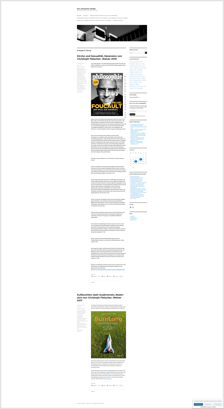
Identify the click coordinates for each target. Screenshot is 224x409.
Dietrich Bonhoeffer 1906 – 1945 (136, 179)
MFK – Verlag (133, 198)
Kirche (83, 75)
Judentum (132, 76)
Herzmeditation (80, 318)
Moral (85, 80)
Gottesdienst (139, 69)
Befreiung (82, 68)
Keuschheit (79, 75)
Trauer (85, 324)
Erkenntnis (83, 70)
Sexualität (79, 84)
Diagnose (82, 313)
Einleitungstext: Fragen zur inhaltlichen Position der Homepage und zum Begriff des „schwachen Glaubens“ (102, 18)
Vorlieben (218, 404)
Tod (135, 88)
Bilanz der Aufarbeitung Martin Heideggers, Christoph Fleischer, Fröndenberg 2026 (136, 143)
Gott (135, 69)
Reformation (132, 84)
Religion (82, 83)
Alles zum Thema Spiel (134, 176)
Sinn (142, 86)
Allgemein (79, 66)
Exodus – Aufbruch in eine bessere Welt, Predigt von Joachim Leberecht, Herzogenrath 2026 (138, 130)
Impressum (209, 406)
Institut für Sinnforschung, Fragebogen (138, 188)
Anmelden (132, 216)
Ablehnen (208, 404)
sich (82, 84)
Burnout (78, 313)
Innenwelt (85, 318)
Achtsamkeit (82, 309)
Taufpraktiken (81, 86)
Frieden (143, 65)
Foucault (84, 72)
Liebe (131, 78)
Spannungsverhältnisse (81, 85)
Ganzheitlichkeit (80, 316)
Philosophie (82, 81)
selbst (86, 83)
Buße (83, 69)
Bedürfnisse (79, 312)
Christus (142, 63)
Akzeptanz (79, 311)
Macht (78, 80)
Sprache (78, 324)
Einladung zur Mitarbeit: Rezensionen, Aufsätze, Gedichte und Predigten (94, 20)
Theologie (132, 88)
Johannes (140, 74)
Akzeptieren (198, 404)
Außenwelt (83, 311)
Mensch (138, 78)
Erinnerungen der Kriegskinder (136, 180)
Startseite (79, 15)
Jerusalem (132, 74)
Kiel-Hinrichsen (80, 319)
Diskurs (85, 69)
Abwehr (78, 309)
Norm (78, 81)
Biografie (83, 312)
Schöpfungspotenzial (81, 323)
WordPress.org (133, 219)
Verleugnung (84, 327)
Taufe (145, 86)
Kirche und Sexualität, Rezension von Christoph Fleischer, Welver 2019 (99, 57)
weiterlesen (109, 378)
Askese (78, 68)
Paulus (131, 82)
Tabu (78, 86)
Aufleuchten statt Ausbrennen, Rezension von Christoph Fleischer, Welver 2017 (100, 297)
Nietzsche (144, 80)
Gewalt (140, 67)
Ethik (140, 65)
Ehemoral (79, 70)
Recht (85, 81)
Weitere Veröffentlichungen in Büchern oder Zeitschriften (103, 15)
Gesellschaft (136, 67)
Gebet (131, 67)
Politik (140, 82)
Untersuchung (82, 89)
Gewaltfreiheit (79, 317)
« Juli (133, 167)
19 (135, 161)
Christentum (137, 63)
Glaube (144, 67)
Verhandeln (79, 327)
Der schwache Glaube (86, 9)
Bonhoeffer (132, 63)
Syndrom (82, 324)
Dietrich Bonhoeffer (133, 65)
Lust (85, 79)
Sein (139, 86)
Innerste (83, 73)
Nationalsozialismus (137, 80)
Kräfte (84, 319)
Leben (80, 79)
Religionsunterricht (133, 86)
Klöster (83, 76)
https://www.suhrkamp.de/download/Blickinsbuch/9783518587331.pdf (108, 269)
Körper (84, 78)
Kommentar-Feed (133, 218)
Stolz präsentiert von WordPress (98, 403)
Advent (131, 61)
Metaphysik (143, 78)
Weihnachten (140, 88)
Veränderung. (82, 325)
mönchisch (82, 80)
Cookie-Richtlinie (203, 406)
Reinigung (79, 83)
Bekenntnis (79, 69)
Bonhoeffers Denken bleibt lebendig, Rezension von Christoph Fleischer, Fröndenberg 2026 (137, 139)
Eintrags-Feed (133, 217)
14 (140, 159)
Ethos (82, 72)
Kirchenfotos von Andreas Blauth (136, 191)
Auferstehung (136, 61)
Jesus (136, 74)
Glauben (131, 69)
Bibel (141, 61)
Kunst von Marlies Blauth (135, 197)
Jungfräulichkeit (80, 74)
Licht (83, 79)
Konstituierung (80, 78)
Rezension (83, 66)
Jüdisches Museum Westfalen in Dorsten (138, 190)
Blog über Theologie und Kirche (136, 177)
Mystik (131, 80)
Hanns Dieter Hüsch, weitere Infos (137, 185)
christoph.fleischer (80, 63)
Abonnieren (132, 114)
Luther (134, 78)
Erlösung (78, 72)
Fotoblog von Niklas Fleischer (136, 181)
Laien (78, 79)
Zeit (78, 328)
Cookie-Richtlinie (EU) (118, 20)
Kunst (140, 76)
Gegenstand (79, 73)
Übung (78, 89)
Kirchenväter (79, 76)
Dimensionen (79, 314)
